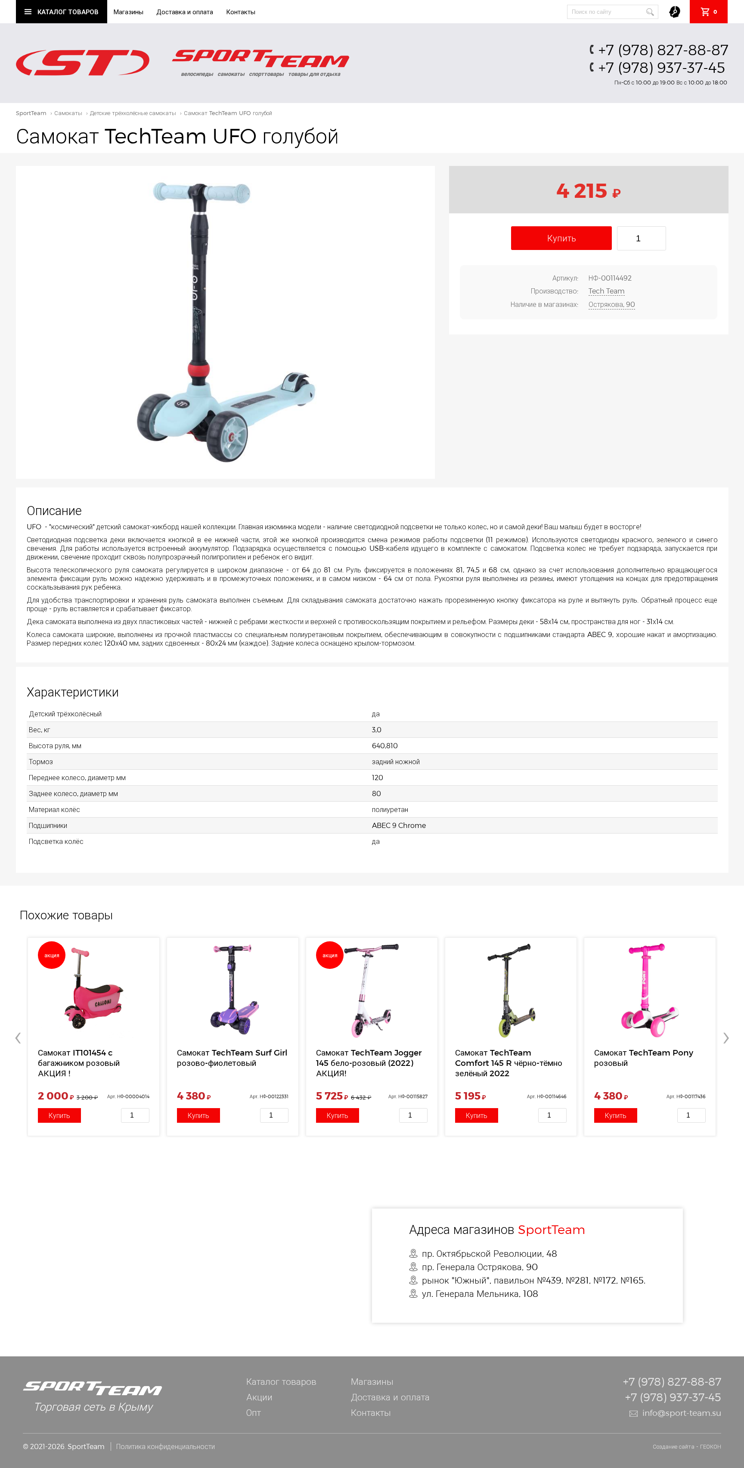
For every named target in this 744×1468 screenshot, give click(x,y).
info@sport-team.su (681, 1413)
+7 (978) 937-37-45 (661, 67)
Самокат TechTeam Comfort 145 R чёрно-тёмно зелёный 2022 (508, 1062)
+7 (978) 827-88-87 (663, 49)
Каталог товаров (281, 1381)
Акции (259, 1396)
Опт (253, 1412)
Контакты (240, 12)
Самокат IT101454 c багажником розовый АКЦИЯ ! (79, 1062)
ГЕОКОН (710, 1446)
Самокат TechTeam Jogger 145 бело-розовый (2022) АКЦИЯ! (369, 1062)
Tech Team (607, 291)
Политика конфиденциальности (165, 1446)
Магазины (128, 12)
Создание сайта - (676, 1446)
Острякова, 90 (612, 304)
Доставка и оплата (184, 12)
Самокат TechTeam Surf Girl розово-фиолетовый (232, 1057)
